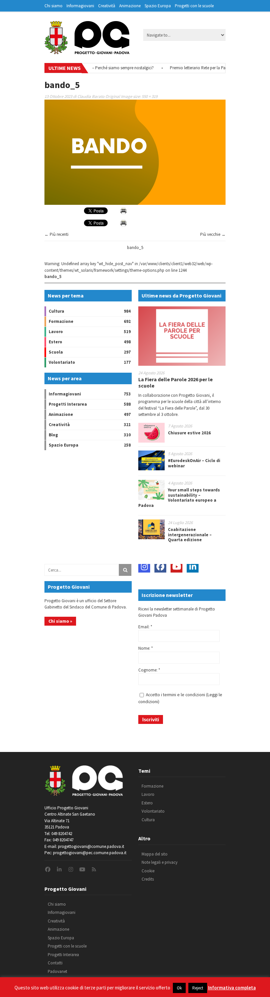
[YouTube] (176, 567)
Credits (148, 879)
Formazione (61, 321)
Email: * (145, 627)
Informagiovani (80, 6)
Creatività (106, 6)
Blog (53, 435)
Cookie (148, 871)
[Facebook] (160, 567)
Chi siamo (53, 6)
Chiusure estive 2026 (189, 433)
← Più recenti (56, 234)
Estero (55, 342)
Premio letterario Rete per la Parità (191, 68)
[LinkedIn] (193, 567)
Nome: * (145, 648)
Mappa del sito (155, 854)
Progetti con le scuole (194, 6)
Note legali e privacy (159, 862)
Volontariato (62, 362)
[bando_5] (135, 203)
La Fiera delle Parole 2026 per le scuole (175, 382)
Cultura (56, 311)
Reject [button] (197, 988)
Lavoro (56, 331)
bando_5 (135, 247)
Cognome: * (149, 670)
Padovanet (57, 971)
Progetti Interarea (68, 404)
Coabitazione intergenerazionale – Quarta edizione (190, 535)
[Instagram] (144, 567)
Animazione (130, 6)
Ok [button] (179, 988)
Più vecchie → (213, 234)
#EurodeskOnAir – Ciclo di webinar (194, 463)
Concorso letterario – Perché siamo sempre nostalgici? (96, 68)
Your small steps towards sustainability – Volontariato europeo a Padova (179, 497)
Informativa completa (232, 987)
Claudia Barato (90, 96)
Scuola (56, 352)
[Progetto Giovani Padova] (86, 51)
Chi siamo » (60, 621)
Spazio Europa (158, 6)
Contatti (55, 963)
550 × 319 (149, 96)
